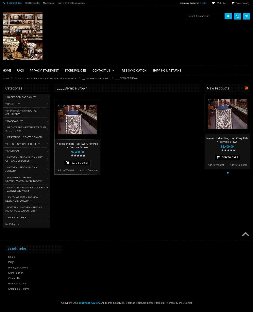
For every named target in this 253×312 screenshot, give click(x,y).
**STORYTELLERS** (16, 217)
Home (6, 78)
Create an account (76, 3)
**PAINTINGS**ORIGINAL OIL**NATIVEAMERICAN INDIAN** (24, 179)
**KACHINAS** (13, 150)
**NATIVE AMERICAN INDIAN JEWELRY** (21, 169)
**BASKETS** (12, 104)
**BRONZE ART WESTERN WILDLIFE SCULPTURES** (25, 129)
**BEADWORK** (14, 120)
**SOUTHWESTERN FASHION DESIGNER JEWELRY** (21, 199)
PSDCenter (185, 302)
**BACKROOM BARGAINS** (20, 97)
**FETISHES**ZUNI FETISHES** (22, 144)
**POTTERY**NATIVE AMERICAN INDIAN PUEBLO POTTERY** (23, 209)
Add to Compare (89, 170)
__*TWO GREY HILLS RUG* (96, 78)
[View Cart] (246, 16)
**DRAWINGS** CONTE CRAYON (23, 137)
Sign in (61, 3)
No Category (12, 224)
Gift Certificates (32, 3)
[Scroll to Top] (245, 234)
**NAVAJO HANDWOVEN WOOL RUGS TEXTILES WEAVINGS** (45, 78)
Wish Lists (222, 3)
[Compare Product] (237, 16)
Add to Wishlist (66, 170)
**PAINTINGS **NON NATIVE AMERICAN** (21, 112)
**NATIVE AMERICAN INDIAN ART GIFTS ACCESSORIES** (23, 159)
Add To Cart (80, 162)
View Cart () (242, 3)
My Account (48, 3)
